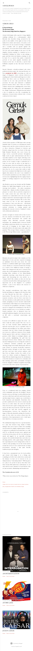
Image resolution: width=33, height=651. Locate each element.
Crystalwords (8, 6)
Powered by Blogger (18, 643)
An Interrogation (11, 574)
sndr (21, 646)
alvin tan (8, 484)
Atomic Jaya (8, 603)
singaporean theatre (9, 486)
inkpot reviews (25, 484)
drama (12, 484)
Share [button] (4, 482)
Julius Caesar (8, 631)
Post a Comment (10, 576)
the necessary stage (19, 486)
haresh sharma (17, 484)
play (4, 486)
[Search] (29, 2)
